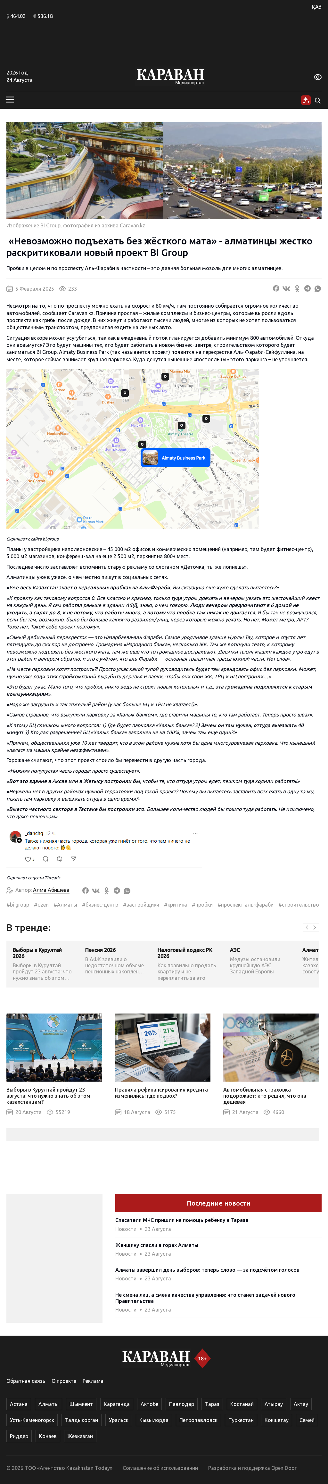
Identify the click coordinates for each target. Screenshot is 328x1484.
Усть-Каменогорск (32, 1420)
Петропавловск (198, 1420)
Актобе (149, 1404)
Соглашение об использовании (160, 1468)
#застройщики (141, 905)
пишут (109, 577)
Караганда (117, 1404)
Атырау (274, 1404)
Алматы (48, 1404)
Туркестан (241, 1420)
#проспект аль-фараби (245, 905)
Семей (307, 1420)
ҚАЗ (317, 7)
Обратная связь (25, 1381)
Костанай (242, 1404)
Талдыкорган (81, 1420)
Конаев (48, 1436)
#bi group (17, 905)
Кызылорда (153, 1420)
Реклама (93, 1381)
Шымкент (81, 1404)
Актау (301, 1404)
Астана (19, 1404)
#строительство (298, 905)
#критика (175, 905)
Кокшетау (277, 1420)
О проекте (64, 1381)
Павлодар (181, 1404)
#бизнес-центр (100, 905)
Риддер (19, 1436)
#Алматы (65, 905)
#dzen (41, 905)
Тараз (212, 1404)
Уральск (118, 1420)
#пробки (202, 905)
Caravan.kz (81, 313)
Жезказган (80, 1436)
